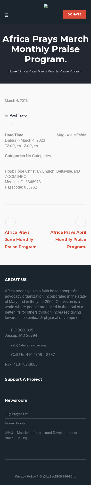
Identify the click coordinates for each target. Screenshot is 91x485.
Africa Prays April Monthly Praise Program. (68, 239)
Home (12, 71)
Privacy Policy (25, 476)
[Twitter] (45, 468)
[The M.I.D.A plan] (39, 468)
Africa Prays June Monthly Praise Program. (21, 239)
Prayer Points (15, 423)
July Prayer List (16, 414)
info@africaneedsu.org (28, 345)
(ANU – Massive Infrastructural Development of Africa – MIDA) (41, 435)
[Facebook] (51, 468)
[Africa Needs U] (46, 6)
